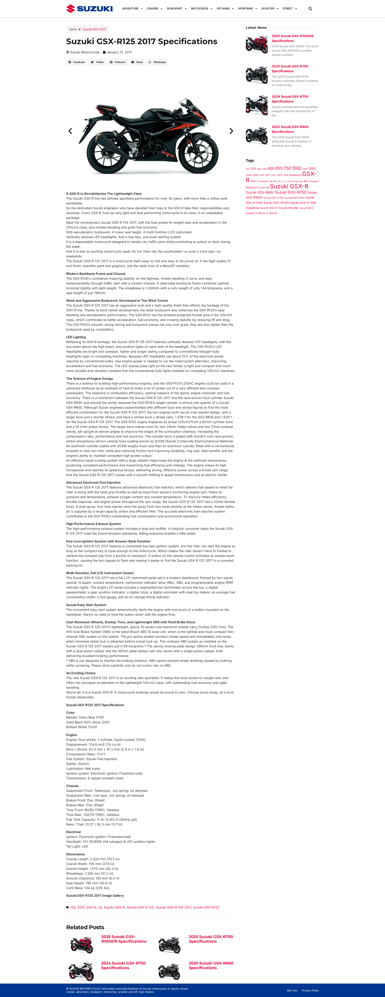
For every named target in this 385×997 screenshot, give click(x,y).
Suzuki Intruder (289, 207)
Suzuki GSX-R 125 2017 (173, 907)
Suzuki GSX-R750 (290, 192)
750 (287, 168)
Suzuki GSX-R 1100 (273, 197)
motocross (297, 181)
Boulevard (295, 175)
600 (271, 168)
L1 (282, 181)
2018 (286, 175)
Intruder (264, 181)
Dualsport (174, 8)
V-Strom (271, 213)
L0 (278, 181)
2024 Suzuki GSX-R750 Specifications (123, 965)
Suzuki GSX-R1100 (294, 197)
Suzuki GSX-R (114, 907)
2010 (261, 175)
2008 (248, 175)
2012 (273, 175)
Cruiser (152, 8)
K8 (270, 181)
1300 (312, 169)
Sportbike (245, 8)
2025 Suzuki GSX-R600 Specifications (211, 965)
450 (264, 169)
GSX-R (91, 907)
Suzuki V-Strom (255, 213)
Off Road (223, 8)
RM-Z (307, 181)
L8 (100, 907)
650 (279, 168)
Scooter (267, 8)
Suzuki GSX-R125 (94, 29)
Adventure (130, 8)
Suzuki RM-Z (306, 208)
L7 (285, 181)
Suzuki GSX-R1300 (276, 202)
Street (288, 8)
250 (253, 168)
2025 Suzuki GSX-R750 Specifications (211, 939)
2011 (267, 175)
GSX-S (255, 181)
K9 (274, 181)
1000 (297, 168)
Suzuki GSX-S (269, 207)
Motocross (199, 8)
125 (72, 907)
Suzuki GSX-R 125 (140, 907)
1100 (305, 169)
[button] (310, 8)
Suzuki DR (263, 187)
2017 (80, 907)
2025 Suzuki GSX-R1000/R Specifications (123, 939)
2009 (255, 175)
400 (259, 169)
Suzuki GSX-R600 (260, 192)
